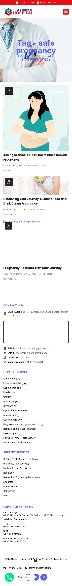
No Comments (9, 214)
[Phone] (9, 577)
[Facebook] (28, 577)
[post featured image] (36, 118)
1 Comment (8, 170)
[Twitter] (35, 577)
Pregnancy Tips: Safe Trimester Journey (32, 268)
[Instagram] (43, 577)
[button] (66, 12)
